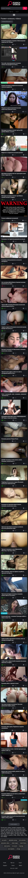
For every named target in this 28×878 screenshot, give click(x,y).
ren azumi (14, 846)
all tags (18, 848)
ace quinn (4, 840)
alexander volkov (5, 843)
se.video (13, 873)
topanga (21, 846)
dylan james (7, 846)
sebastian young (13, 840)
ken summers (22, 840)
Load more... (14, 824)
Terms (12, 865)
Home (4, 862)
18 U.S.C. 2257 (14, 868)
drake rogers (15, 843)
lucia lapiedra (11, 848)
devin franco (23, 843)
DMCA (20, 865)
